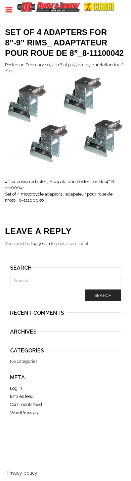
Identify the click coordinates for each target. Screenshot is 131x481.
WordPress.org (25, 412)
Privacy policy (22, 473)
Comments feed (26, 404)
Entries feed (22, 396)
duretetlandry (105, 64)
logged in (40, 243)
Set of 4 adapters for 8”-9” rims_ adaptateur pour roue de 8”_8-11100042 (64, 43)
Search (103, 295)
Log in (16, 388)
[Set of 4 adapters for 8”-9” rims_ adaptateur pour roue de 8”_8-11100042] (65, 119)
